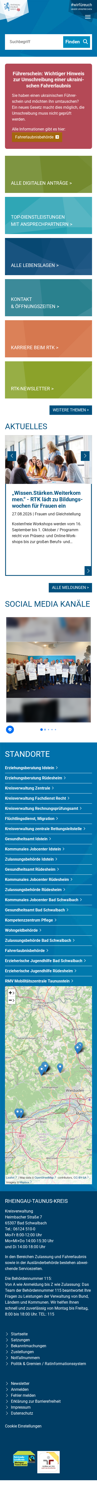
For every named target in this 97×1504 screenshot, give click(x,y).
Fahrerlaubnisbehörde (34, 137)
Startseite (19, 1334)
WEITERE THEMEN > (71, 410)
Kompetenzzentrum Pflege (29, 920)
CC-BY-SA (80, 1177)
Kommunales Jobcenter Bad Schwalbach (42, 899)
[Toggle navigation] (88, 21)
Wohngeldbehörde (22, 930)
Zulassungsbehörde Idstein (30, 859)
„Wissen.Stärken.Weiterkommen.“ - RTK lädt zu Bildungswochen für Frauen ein (47, 499)
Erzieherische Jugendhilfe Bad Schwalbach (44, 960)
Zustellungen (22, 1351)
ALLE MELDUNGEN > (70, 587)
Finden (73, 42)
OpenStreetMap (44, 1177)
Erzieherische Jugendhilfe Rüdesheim (39, 971)
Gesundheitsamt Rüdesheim (30, 869)
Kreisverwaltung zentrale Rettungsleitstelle (44, 828)
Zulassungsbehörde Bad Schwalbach (38, 940)
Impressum (21, 1407)
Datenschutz (22, 1413)
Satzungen (20, 1340)
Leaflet (10, 1177)
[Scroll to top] (86, 1468)
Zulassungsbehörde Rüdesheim (34, 889)
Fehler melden (23, 1395)
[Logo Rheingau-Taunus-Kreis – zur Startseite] (14, 13)
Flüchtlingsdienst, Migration (30, 818)
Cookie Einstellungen (23, 1426)
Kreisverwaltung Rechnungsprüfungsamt (42, 808)
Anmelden (20, 1389)
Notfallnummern (25, 1357)
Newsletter (20, 1383)
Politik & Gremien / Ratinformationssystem (48, 1363)
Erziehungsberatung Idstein (30, 767)
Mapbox (24, 1182)
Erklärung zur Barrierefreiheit (36, 1401)
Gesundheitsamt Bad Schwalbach (35, 910)
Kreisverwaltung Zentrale (28, 788)
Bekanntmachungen (28, 1346)
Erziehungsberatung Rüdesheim (34, 778)
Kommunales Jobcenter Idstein (33, 849)
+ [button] (10, 993)
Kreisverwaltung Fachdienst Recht (36, 798)
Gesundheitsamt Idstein (26, 839)
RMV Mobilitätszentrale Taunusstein (38, 981)
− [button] (10, 1000)
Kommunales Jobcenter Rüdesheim (37, 879)
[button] (12, 458)
